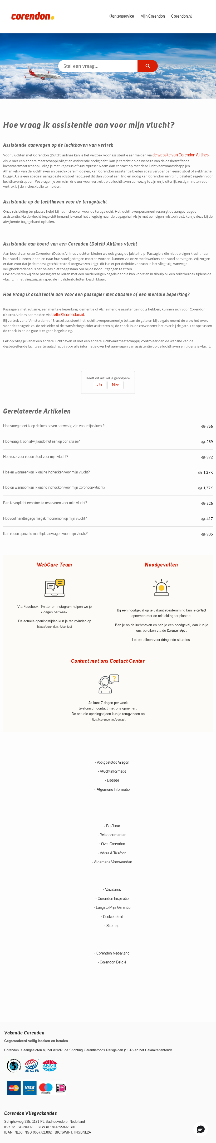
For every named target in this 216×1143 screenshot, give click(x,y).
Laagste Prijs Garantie (113, 908)
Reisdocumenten (113, 835)
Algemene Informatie (113, 790)
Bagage (113, 781)
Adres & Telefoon (113, 853)
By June (113, 826)
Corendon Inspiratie (113, 899)
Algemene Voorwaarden (113, 862)
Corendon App (176, 630)
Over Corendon (113, 844)
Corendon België (113, 963)
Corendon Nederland (113, 954)
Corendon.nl (181, 16)
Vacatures (113, 890)
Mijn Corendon (152, 16)
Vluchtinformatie (113, 772)
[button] (200, 1129)
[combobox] (98, 66)
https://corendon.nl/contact (54, 627)
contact (201, 610)
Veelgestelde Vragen (113, 763)
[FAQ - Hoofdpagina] (32, 16)
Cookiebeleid (113, 917)
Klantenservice (121, 16)
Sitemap (113, 926)
